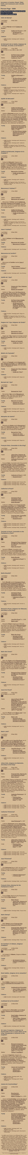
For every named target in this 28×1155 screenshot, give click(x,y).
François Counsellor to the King (13, 505)
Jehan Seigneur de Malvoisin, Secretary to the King (18, 456)
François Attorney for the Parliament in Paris (19, 774)
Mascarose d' (17, 111)
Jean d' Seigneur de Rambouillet (18, 1070)
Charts (23, 11)
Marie (14, 621)
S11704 (6, 90)
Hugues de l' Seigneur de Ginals (13, 363)
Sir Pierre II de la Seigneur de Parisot (18, 55)
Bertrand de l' (16, 391)
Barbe (7, 467)
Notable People (4, 12)
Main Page (3, 11)
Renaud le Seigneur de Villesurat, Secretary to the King (18, 544)
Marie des (16, 546)
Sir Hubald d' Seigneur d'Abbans (19, 961)
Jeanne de (8, 1059)
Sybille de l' (15, 58)
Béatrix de (17, 289)
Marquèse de (17, 333)
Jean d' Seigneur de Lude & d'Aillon (19, 989)
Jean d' (11, 164)
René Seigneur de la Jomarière (13, 1010)
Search (10, 12)
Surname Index (10, 11)
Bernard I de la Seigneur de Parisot (13, 294)
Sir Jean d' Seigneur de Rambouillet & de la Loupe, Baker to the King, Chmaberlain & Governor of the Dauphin (14, 1101)
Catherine (17, 459)
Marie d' (15, 1096)
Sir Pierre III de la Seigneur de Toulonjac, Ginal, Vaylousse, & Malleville (20, 80)
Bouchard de (9, 1060)
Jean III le (15, 619)
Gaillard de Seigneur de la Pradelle (17, 108)
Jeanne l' (16, 1052)
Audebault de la (13, 983)
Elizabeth (17, 477)
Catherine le (6, 464)
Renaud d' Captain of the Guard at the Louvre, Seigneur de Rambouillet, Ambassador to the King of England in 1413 (18, 1047)
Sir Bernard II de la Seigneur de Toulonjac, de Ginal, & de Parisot (14, 119)
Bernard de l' (16, 331)
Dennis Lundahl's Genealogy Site (8, 14)
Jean (11, 782)
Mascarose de (17, 199)
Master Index (18, 11)
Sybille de (15, 66)
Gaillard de (16, 30)
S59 (5, 39)
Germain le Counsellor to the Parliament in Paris (13, 465)
